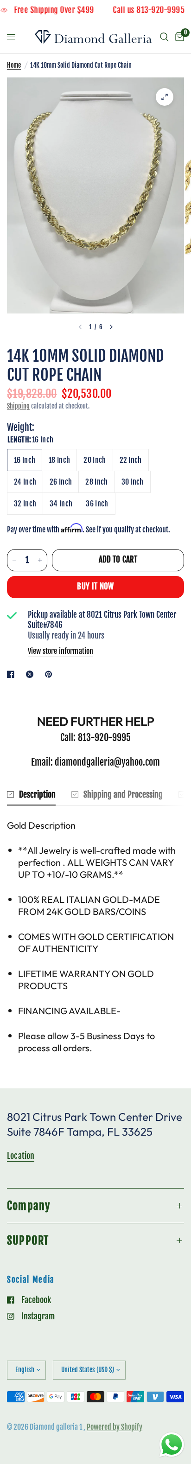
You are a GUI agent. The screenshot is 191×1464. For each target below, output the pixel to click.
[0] (178, 37)
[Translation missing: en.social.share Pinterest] (50, 674)
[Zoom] (164, 97)
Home (14, 65)
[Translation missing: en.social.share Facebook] (12, 674)
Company (28, 1206)
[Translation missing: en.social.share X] (31, 674)
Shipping (18, 406)
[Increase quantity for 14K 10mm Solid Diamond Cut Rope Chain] (40, 560)
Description (37, 794)
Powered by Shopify (114, 1427)
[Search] (164, 37)
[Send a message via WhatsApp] (171, 1444)
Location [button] (20, 1155)
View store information (60, 651)
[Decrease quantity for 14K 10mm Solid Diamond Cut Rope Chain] (14, 560)
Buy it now (95, 586)
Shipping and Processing (123, 794)
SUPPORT (28, 1240)
